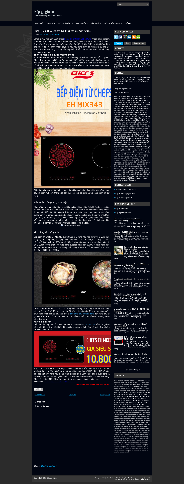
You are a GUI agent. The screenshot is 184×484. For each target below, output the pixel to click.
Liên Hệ (128, 23)
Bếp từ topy (132, 66)
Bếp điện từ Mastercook (125, 156)
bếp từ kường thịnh (119, 126)
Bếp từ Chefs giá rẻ (132, 158)
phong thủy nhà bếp (137, 100)
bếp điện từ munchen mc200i (122, 98)
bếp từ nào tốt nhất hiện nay (136, 168)
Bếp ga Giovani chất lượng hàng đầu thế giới (135, 160)
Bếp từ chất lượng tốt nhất (125, 194)
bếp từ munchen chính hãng (127, 128)
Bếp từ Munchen (135, 178)
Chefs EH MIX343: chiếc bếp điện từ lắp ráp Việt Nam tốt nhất (62, 31)
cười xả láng (118, 83)
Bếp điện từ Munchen (120, 134)
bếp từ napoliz (118, 142)
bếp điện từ (127, 138)
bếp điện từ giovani (127, 104)
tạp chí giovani (140, 110)
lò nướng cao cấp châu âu (136, 172)
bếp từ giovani (132, 134)
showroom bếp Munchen (140, 62)
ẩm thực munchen (138, 156)
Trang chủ (38, 23)
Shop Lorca (118, 60)
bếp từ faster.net (138, 79)
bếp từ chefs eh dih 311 (140, 102)
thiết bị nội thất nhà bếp (125, 102)
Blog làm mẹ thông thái (133, 53)
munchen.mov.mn (142, 140)
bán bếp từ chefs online (140, 116)
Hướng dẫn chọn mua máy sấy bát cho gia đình (136, 248)
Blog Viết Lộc (119, 53)
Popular (118, 43)
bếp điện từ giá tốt (137, 98)
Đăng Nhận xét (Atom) (49, 466)
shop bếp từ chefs (120, 64)
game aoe (140, 134)
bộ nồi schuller (132, 406)
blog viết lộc (131, 77)
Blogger (137, 370)
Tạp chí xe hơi (120, 77)
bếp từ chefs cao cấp (130, 108)
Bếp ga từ (96, 23)
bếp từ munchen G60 (121, 392)
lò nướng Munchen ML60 (130, 398)
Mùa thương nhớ (133, 478)
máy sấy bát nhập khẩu (124, 150)
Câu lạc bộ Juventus (122, 62)
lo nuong (132, 140)
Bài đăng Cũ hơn (105, 394)
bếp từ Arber (130, 81)
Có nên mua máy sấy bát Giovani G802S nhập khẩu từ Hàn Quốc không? (131, 265)
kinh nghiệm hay (134, 64)
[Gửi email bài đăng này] (35, 389)
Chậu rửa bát (123, 66)
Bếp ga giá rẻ (44, 11)
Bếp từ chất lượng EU (123, 198)
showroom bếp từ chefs (122, 79)
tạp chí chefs (126, 100)
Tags (127, 43)
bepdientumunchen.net (122, 116)
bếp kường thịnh (131, 118)
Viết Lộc (104, 478)
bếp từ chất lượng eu (120, 96)
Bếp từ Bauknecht (135, 57)
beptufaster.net (141, 58)
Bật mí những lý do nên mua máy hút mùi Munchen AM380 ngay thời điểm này (130, 295)
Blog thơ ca (130, 58)
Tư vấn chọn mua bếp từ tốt (125, 189)
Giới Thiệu (51, 23)
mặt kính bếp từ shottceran (139, 124)
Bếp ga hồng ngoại (113, 23)
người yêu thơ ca (142, 81)
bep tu (134, 138)
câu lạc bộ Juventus (127, 120)
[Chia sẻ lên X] (39, 389)
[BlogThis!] (37, 389)
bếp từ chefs (44, 34)
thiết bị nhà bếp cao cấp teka (123, 106)
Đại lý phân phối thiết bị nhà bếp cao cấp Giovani (132, 132)
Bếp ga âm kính (65, 23)
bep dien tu (141, 138)
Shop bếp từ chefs (143, 55)
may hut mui (124, 140)
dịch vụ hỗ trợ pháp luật (128, 152)
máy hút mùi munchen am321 (124, 404)
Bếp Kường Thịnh (121, 57)
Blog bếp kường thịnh (131, 60)
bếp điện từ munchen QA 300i (124, 396)
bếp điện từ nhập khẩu (127, 136)
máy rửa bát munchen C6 (134, 400)
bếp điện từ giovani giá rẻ (129, 114)
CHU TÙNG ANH (145, 479)
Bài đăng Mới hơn (40, 394)
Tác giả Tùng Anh (145, 478)
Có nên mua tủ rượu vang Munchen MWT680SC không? (128, 220)
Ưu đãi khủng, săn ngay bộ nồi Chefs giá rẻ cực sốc (61, 382)
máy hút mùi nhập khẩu (139, 142)
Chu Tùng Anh (139, 136)
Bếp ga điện (82, 23)
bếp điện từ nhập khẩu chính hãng (133, 174)
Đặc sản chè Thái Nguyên (136, 130)
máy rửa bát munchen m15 (138, 402)
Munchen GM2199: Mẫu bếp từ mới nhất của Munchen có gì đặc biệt (131, 233)
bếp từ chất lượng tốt (133, 96)
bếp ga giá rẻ (127, 142)
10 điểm (139, 120)
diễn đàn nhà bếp (130, 110)
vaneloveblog (142, 114)
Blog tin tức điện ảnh (127, 55)
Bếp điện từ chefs (141, 144)
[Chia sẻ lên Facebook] (42, 389)
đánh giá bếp (129, 112)
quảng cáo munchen (142, 128)
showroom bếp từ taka (141, 170)
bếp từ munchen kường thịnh (126, 148)
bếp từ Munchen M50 (137, 392)
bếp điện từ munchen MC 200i (136, 394)
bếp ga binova (141, 108)
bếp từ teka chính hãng (128, 122)
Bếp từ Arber (145, 60)
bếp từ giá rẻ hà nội (125, 124)
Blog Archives (139, 43)
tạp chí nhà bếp (144, 96)
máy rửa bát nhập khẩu (133, 126)
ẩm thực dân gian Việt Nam (142, 104)
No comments (54, 34)
